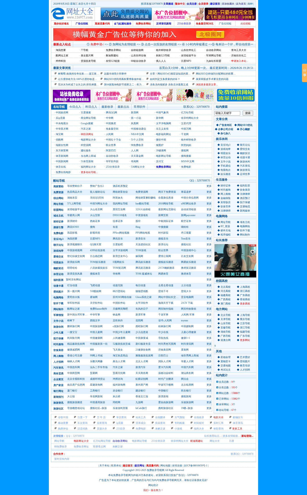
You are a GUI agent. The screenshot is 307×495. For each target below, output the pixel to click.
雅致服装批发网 (144, 355)
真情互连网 (119, 209)
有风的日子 (142, 308)
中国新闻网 (62, 161)
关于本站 (104, 465)
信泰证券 (118, 221)
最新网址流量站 (167, 209)
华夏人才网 (187, 361)
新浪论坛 (163, 244)
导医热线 (163, 338)
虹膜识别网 (142, 378)
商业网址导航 (88, 117)
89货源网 (86, 145)
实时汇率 (218, 423)
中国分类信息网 (190, 197)
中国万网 (186, 128)
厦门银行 (72, 390)
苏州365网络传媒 (122, 297)
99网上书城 (96, 355)
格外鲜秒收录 (188, 139)
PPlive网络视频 (121, 232)
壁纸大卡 (186, 291)
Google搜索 (87, 123)
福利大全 (199, 428)
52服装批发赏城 (121, 343)
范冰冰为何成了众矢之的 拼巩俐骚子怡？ (81, 84)
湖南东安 (72, 197)
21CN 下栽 (187, 302)
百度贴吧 (118, 244)
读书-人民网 (165, 320)
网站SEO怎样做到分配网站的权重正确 (217, 73)
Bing (138, 226)
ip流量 (119, 423)
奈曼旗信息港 (165, 197)
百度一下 (82, 417)
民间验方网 (73, 338)
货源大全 (102, 428)
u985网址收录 (188, 203)
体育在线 (61, 166)
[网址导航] (71, 101)
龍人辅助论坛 (97, 191)
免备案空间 (112, 128)
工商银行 (95, 390)
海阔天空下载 (165, 302)
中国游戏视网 (74, 250)
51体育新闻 (87, 161)
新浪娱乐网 (73, 262)
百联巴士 (163, 355)
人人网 (134, 150)
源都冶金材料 (165, 373)
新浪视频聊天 (74, 244)
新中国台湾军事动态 (78, 314)
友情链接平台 (74, 209)
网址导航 (59, 440)
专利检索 (180, 423)
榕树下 (71, 320)
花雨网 (139, 320)
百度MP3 (95, 238)
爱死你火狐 (73, 297)
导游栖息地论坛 (76, 408)
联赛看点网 (99, 446)
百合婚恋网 (96, 256)
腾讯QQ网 (111, 112)
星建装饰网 (96, 384)
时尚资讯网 (187, 343)
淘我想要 (72, 238)
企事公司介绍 (225, 129)
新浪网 (134, 112)
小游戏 (178, 428)
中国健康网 (96, 338)
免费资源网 (142, 191)
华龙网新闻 (96, 396)
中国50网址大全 (99, 203)
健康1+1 (185, 338)
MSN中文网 (187, 161)
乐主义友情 (162, 128)
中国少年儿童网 (121, 332)
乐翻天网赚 (96, 361)
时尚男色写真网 (167, 343)
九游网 (139, 402)
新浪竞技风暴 (74, 273)
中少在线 (163, 332)
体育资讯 (238, 423)
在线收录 (199, 417)
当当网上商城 (88, 155)
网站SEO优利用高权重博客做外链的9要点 (127, 79)
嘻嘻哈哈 (72, 267)
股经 (138, 221)
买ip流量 (60, 117)
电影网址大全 (88, 139)
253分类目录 (113, 166)
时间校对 (199, 423)
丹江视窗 (186, 232)
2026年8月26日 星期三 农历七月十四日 (74, 3)
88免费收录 (60, 446)
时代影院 (163, 232)
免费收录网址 (81, 446)
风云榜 (116, 396)
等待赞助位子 (74, 186)
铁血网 (116, 314)
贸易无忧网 (119, 373)
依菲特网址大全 (179, 440)
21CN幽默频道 (166, 267)
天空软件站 (96, 302)
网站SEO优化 (244, 125)
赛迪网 (94, 297)
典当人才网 (119, 361)
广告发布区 (225, 125)
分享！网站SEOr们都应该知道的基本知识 (173, 73)
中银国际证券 (165, 221)
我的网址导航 (120, 203)
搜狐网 (185, 150)
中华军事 (95, 314)
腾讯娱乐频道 (143, 262)
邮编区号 (238, 417)
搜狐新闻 (186, 396)
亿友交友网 (187, 256)
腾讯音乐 (118, 238)
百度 (231, 440)
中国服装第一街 (99, 343)
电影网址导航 (163, 155)
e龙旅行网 (118, 326)
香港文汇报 (142, 396)
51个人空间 (137, 139)
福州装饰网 (119, 384)
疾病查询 (160, 423)
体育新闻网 (62, 155)
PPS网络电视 (143, 232)
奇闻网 (134, 161)
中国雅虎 (111, 123)
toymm (184, 320)
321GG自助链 (143, 209)
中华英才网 (62, 128)
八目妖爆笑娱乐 (99, 267)
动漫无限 (118, 285)
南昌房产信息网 (76, 384)
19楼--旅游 (187, 408)
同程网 (116, 402)
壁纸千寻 (163, 291)
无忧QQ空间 (97, 197)
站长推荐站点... (212, 435)
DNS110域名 (120, 215)
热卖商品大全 (74, 191)
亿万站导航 (187, 112)
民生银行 (186, 390)
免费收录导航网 (155, 470)
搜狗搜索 (186, 155)
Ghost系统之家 (144, 297)
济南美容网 (164, 349)
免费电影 (186, 166)
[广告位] (113, 100)
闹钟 (250, 3)
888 (92, 349)
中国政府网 (62, 112)
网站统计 (153, 485)
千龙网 (185, 134)
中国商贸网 (73, 373)
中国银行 (163, 390)
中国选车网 (73, 367)
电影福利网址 (163, 134)
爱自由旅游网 (165, 402)
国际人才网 (164, 361)
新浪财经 (72, 221)
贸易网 (94, 373)
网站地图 (165, 465)
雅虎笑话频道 (188, 267)
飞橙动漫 (95, 285)
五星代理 (186, 123)
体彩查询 (218, 428)
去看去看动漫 (165, 285)
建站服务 (86, 150)
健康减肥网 (73, 349)
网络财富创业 (120, 191)
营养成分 (141, 423)
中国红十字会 (113, 139)
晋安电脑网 (187, 297)
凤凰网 (134, 123)
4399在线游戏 (97, 250)
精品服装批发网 (76, 343)
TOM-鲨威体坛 (144, 273)
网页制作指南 (165, 308)
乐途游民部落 (120, 408)
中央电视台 (62, 123)
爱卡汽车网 (164, 367)
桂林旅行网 (164, 326)
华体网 (116, 273)
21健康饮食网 (143, 349)
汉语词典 (82, 428)
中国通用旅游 (97, 402)
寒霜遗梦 (186, 191)
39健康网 (161, 150)
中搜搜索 (163, 226)
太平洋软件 (142, 302)
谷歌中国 (63, 417)
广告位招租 (225, 23)
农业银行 (118, 390)
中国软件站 (119, 302)
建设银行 (141, 390)
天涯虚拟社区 (143, 244)
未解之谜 (160, 428)
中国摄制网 (187, 326)
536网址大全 (138, 166)
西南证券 (95, 221)
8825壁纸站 (119, 291)
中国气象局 (162, 112)
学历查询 (121, 417)
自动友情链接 (188, 209)
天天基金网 (137, 155)
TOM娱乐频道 (98, 262)
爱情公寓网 (164, 256)
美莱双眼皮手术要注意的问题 (212, 79)
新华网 (160, 117)
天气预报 (180, 417)
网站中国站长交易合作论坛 (169, 297)
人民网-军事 (187, 314)
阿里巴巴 (111, 150)
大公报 (71, 396)
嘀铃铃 (185, 226)
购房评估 (63, 428)
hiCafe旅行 (141, 408)
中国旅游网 (96, 326)
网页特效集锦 (188, 308)
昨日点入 (91, 106)
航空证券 (186, 221)
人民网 (109, 134)
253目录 (120, 428)
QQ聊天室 (95, 244)
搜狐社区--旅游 (98, 408)
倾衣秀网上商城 (190, 355)
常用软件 (139, 106)
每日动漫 (141, 285)
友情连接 (177, 465)
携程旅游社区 (165, 408)
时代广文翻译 (165, 378)
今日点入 (75, 106)
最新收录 (107, 106)
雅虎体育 (186, 273)
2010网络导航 (165, 203)
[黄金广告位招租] (154, 100)
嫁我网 (139, 256)
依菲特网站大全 (190, 117)
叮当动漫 (72, 285)
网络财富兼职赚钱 (146, 197)
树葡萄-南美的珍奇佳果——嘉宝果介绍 (79, 73)
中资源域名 (142, 215)
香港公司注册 (74, 355)
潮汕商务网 (187, 373)
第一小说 (136, 117)
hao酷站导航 (142, 203)
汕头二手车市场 (99, 367)
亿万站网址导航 (102, 440)
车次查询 (82, 423)
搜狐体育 (95, 273)
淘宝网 (59, 134)
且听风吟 (118, 320)
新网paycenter (188, 215)
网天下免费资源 (167, 191)
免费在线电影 (63, 172)
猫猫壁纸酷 (142, 291)
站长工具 (141, 417)
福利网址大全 (88, 166)
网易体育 (163, 273)
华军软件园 (112, 161)
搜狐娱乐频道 (165, 262)
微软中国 (161, 139)
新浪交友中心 (120, 256)
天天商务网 (142, 373)
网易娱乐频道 (188, 262)
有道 (115, 226)
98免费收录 (137, 145)
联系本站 (116, 465)
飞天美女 (118, 349)
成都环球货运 (97, 378)
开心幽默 (245, 129)
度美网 (185, 349)
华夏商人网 (73, 215)
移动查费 (63, 423)
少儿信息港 (142, 332)
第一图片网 (73, 291)
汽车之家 (86, 128)
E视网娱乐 (118, 262)
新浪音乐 (141, 238)
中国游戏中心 (188, 250)
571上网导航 (74, 203)
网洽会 (185, 378)
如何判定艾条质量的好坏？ (165, 79)
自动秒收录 (112, 155)
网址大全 (215, 440)
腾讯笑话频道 (143, 267)
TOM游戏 (141, 250)
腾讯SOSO (73, 226)
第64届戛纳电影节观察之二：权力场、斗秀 (128, 84)
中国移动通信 (138, 128)
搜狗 (92, 226)
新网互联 (163, 215)
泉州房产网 (142, 384)
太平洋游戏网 (120, 250)
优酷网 (59, 139)
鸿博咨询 (118, 378)
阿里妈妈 (186, 145)
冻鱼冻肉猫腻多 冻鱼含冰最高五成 (169, 84)
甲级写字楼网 (165, 384)
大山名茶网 (96, 209)
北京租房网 (187, 384)
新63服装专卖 (143, 343)
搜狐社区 (186, 244)
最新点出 (123, 106)
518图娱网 (95, 291)
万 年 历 (101, 417)
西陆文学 (95, 320)
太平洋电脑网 (163, 123)
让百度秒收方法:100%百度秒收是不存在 (80, 79)
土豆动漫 (186, 285)
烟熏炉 (160, 145)
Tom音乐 (185, 238)
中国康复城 (142, 338)
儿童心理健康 (188, 332)
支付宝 (160, 161)
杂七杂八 (226, 133)
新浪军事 (141, 314)
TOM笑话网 (119, 267)
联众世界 (111, 145)
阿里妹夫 (118, 197)
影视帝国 (95, 232)
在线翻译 (160, 417)
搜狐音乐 (163, 238)
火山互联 (95, 215)
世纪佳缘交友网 (76, 256)
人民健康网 (119, 338)
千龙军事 (163, 314)
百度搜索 (86, 112)
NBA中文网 (137, 134)
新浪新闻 (163, 396)
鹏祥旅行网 (73, 326)
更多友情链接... (231, 435)
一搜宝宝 (72, 332)
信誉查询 (102, 423)
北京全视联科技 (76, 378)
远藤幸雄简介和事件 (115, 73)
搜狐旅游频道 (74, 402)
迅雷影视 (72, 232)
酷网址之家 (73, 308)
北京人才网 (142, 361)
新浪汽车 (141, 367)
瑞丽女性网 (62, 145)
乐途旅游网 (187, 402)
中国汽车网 (187, 367)
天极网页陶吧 (120, 308)
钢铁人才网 (73, 361)
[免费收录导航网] (73, 14)
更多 (209, 186)
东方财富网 (62, 150)
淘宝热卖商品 (120, 355)
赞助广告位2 (97, 186)
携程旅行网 (142, 326)
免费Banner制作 (98, 308)
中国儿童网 (96, 332)
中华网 (109, 117)
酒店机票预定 (120, 186)
